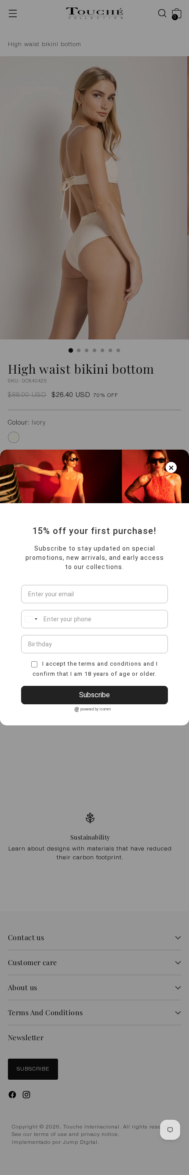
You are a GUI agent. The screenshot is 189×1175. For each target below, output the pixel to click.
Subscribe (94, 695)
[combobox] (31, 619)
